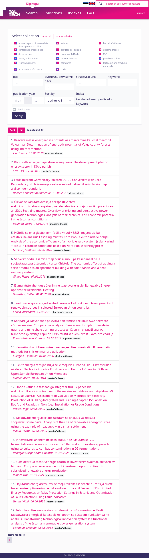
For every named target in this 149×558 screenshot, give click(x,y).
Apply (19, 116)
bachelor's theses (112, 43)
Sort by (50, 94)
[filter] (12, 130)
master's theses (69, 58)
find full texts (24, 109)
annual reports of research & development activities (33, 45)
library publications (28, 58)
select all (46, 36)
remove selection (64, 36)
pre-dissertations (111, 58)
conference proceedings (31, 49)
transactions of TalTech (30, 69)
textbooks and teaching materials (115, 64)
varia (63, 69)
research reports (27, 62)
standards (66, 62)
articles (64, 43)
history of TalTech (69, 54)
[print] (21, 130)
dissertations (25, 54)
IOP (105, 54)
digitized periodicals (71, 49)
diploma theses (111, 49)
